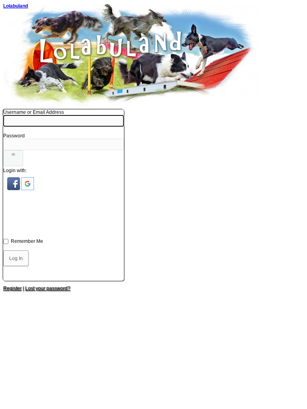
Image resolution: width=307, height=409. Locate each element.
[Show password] (13, 158)
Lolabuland (15, 6)
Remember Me (27, 241)
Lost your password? (47, 288)
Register (12, 288)
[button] (14, 188)
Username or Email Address (33, 112)
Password (14, 136)
